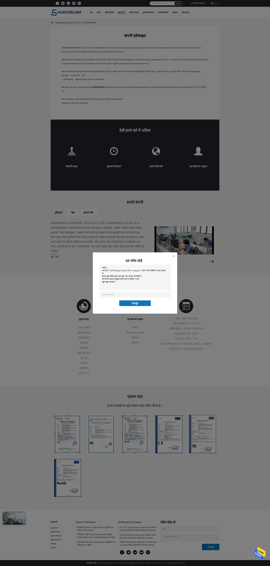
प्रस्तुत (135, 303)
